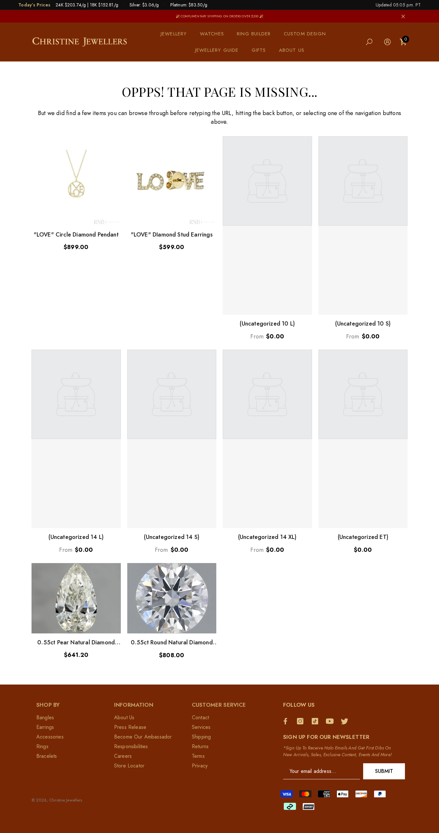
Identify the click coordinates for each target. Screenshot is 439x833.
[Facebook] (287, 721)
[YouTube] (331, 721)
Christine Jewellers (65, 800)
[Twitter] (346, 721)
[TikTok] (316, 721)
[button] (177, 34)
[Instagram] (301, 721)
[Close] (403, 16)
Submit (384, 771)
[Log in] (387, 42)
